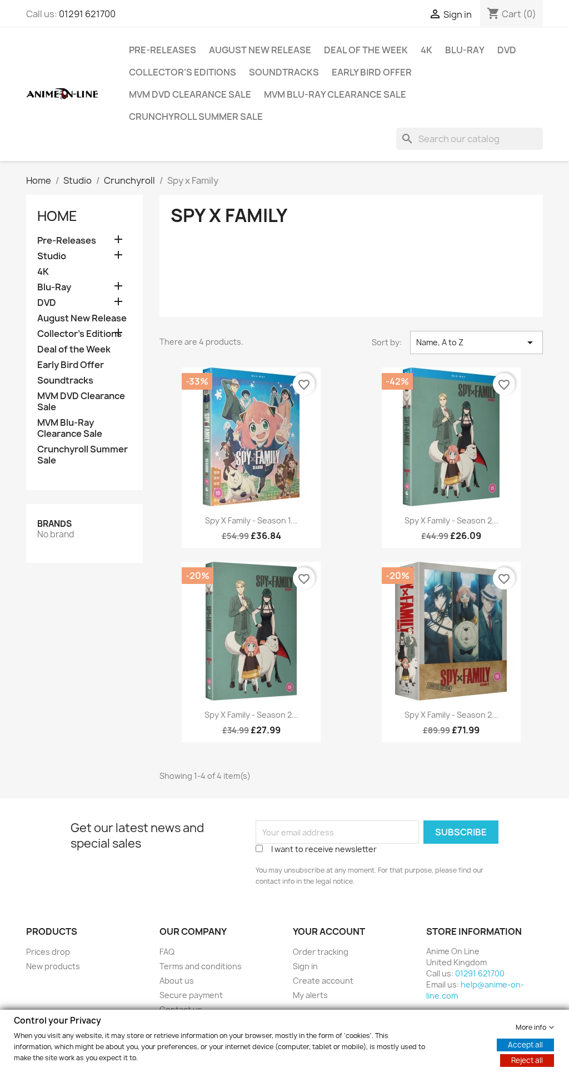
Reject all (527, 1060)
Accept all (525, 1044)
